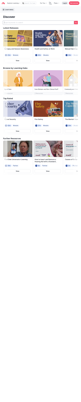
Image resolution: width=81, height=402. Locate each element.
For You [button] (42, 3)
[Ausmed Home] (3, 3)
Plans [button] (56, 3)
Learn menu (9, 9)
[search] (76, 22)
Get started (74, 3)
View (17, 60)
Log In (65, 3)
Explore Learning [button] (13, 3)
